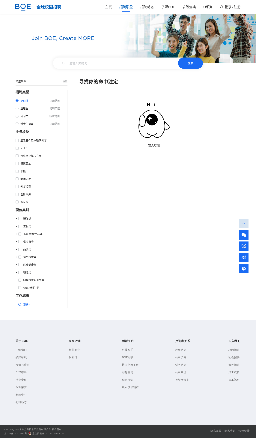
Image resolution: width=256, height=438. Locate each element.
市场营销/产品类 (33, 234)
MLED (23, 148)
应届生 (24, 108)
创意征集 (127, 379)
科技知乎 (127, 349)
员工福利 (234, 379)
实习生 (24, 116)
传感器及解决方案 (30, 156)
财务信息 (180, 364)
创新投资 (25, 186)
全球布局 (21, 372)
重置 (65, 81)
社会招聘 (234, 357)
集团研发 (25, 179)
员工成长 (234, 372)
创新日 (73, 357)
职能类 (27, 272)
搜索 (191, 63)
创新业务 (25, 194)
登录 (228, 7)
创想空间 (127, 372)
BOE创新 (128, 357)
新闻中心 (21, 394)
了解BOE (168, 7)
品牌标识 (21, 357)
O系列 (208, 7)
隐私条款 (216, 430)
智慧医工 (25, 163)
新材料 (24, 202)
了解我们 (21, 349)
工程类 (27, 226)
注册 (237, 7)
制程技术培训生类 (33, 280)
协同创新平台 (130, 364)
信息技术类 (29, 257)
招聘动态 (147, 7)
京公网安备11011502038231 (48, 433)
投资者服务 (182, 379)
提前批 (24, 100)
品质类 (27, 249)
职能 (23, 171)
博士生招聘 (27, 124)
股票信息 (180, 349)
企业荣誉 (21, 387)
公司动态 (21, 402)
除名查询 (230, 430)
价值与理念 (23, 364)
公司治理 (180, 372)
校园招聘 (234, 349)
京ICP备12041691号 (15, 433)
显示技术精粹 (130, 387)
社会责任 (21, 379)
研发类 (27, 218)
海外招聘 (234, 364)
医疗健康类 (29, 264)
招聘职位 (126, 7)
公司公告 (180, 357)
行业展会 (74, 349)
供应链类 (28, 241)
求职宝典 (189, 7)
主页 (108, 7)
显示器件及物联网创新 (33, 140)
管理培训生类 (31, 287)
